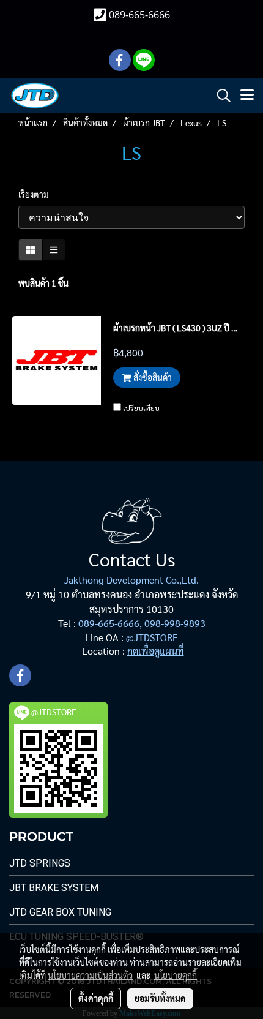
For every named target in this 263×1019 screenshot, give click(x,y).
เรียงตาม (36, 194)
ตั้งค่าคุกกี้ (95, 998)
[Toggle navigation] (247, 95)
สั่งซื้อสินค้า (152, 377)
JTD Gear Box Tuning (60, 912)
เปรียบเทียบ (141, 408)
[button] (219, 95)
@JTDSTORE (152, 637)
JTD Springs (39, 863)
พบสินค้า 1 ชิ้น (43, 282)
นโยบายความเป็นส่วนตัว (90, 974)
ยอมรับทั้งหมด (160, 998)
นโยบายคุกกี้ (175, 974)
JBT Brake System (53, 887)
